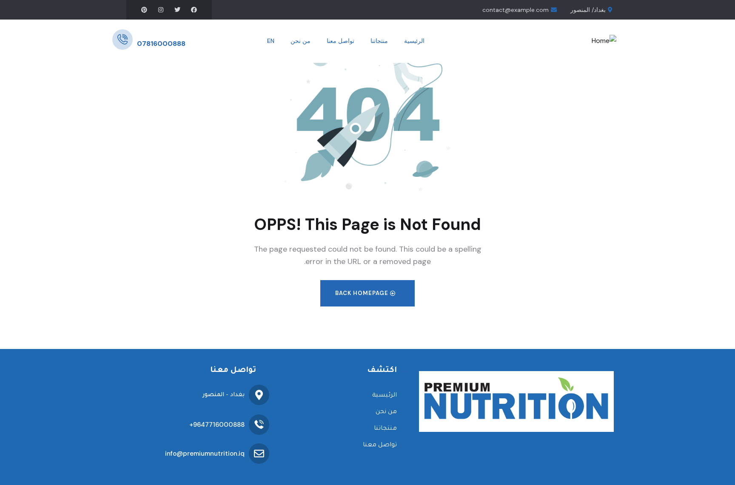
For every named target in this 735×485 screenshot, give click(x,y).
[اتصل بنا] (122, 39)
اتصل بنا (147, 33)
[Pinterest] (144, 10)
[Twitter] (177, 10)
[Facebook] (194, 10)
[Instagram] (161, 10)
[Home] (604, 41)
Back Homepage (362, 293)
